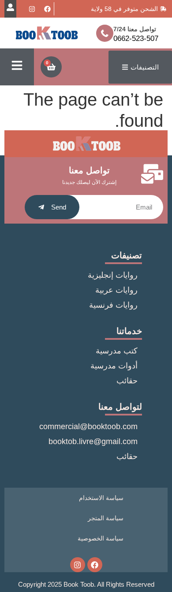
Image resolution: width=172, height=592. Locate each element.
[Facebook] (47, 8)
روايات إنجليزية (113, 275)
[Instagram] (31, 8)
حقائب (127, 380)
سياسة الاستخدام (101, 497)
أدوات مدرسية (114, 365)
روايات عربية (116, 290)
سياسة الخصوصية (100, 538)
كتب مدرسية (117, 350)
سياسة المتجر (105, 518)
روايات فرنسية (113, 305)
